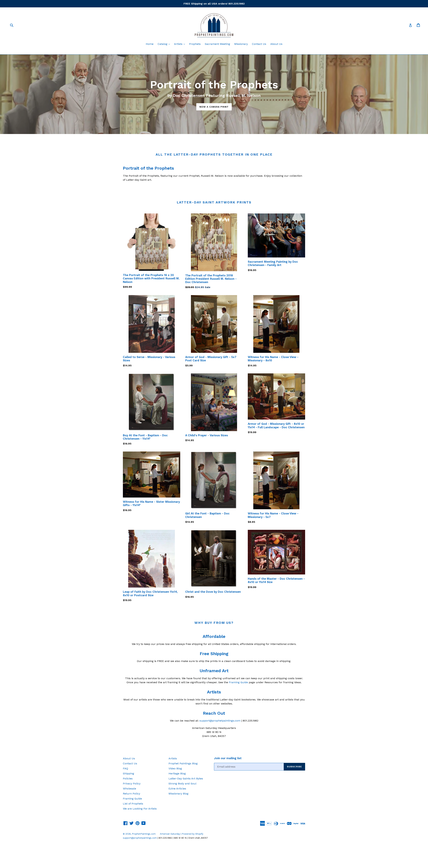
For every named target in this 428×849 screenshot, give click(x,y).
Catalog (165, 44)
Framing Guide (238, 682)
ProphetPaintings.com (144, 834)
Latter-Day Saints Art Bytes (186, 778)
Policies (128, 778)
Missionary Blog (178, 793)
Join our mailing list (228, 758)
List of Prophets (133, 803)
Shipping (128, 773)
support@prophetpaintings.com (219, 720)
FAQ (125, 768)
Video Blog (175, 768)
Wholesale (129, 788)
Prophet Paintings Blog (183, 763)
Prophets (195, 44)
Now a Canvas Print (214, 106)
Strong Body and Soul (182, 783)
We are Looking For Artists (140, 808)
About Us (276, 44)
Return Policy (131, 793)
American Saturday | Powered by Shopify (181, 834)
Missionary (241, 44)
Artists (180, 44)
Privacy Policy (131, 783)
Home (149, 44)
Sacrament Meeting (217, 44)
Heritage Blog (177, 773)
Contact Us (259, 44)
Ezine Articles (177, 788)
